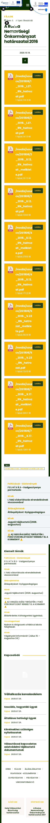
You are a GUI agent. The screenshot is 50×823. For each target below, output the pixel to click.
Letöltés (38, 76)
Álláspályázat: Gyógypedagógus (26, 512)
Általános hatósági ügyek (20, 718)
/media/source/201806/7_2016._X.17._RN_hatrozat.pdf (23, 436)
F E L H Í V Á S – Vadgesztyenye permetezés (24, 488)
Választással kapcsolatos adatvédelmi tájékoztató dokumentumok (20, 747)
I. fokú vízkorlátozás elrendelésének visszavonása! (28, 501)
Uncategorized (11, 621)
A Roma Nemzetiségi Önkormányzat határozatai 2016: (24, 468)
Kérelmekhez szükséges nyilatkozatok (18, 731)
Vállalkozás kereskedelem (23, 694)
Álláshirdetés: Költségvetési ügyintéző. (23, 615)
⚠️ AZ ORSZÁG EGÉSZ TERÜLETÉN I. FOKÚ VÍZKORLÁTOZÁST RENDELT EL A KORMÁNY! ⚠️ (28, 537)
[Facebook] (25, 60)
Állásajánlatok (16, 508)
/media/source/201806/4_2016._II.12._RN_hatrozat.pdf (23, 279)
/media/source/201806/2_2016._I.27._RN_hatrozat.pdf (23, 123)
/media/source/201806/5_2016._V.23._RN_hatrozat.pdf (23, 358)
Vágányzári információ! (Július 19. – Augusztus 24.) (22, 637)
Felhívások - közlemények (22, 484)
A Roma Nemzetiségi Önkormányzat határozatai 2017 (37, 811)
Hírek (11, 496)
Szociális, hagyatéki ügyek (20, 707)
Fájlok (7, 699)
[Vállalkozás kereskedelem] (25, 674)
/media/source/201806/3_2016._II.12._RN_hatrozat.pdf (23, 201)
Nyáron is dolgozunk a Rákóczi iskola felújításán (23, 625)
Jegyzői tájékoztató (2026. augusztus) (22, 523)
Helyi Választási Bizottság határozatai (13, 810)
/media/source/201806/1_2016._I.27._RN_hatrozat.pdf (23, 86)
